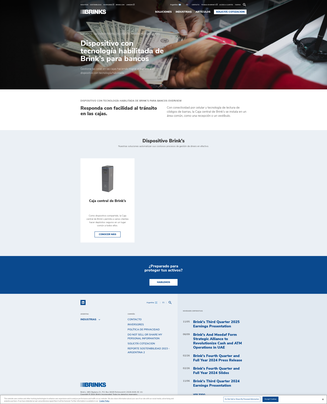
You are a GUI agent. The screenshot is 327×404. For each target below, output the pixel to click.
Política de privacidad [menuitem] (144, 329)
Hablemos (163, 282)
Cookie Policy (104, 401)
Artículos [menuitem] (203, 12)
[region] (163, 399)
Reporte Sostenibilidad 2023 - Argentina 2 (149, 350)
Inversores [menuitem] (136, 324)
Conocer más (110, 234)
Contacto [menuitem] (135, 319)
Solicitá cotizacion (141, 343)
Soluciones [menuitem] (163, 12)
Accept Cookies (270, 399)
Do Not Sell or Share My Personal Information (242, 399)
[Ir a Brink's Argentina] (93, 12)
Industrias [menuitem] (184, 12)
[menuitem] (85, 5)
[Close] (323, 399)
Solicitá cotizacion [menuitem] (230, 12)
